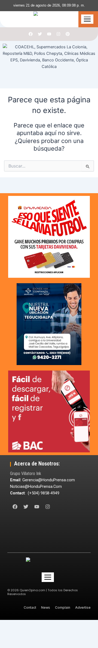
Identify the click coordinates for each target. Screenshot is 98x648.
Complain (62, 607)
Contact (30, 607)
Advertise (83, 607)
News (45, 607)
